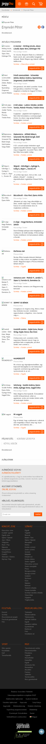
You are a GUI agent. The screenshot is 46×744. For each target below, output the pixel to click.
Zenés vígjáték (30, 561)
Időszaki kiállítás (30, 619)
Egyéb (23, 267)
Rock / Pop (5, 545)
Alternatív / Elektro (8, 557)
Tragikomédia (29, 600)
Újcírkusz (28, 578)
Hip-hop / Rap (6, 559)
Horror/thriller (29, 658)
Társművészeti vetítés (32, 648)
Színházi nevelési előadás (34, 593)
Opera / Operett (7, 538)
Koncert (4, 612)
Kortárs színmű (26, 94)
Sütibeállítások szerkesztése (16, 717)
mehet (38, 514)
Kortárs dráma (29, 559)
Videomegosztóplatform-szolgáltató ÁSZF (22, 695)
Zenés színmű (30, 550)
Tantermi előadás (30, 588)
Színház (16, 64)
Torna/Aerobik (6, 655)
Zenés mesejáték (31, 566)
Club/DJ (4, 554)
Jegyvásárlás (34, 68)
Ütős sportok (6, 648)
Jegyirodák (6, 706)
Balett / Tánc (29, 538)
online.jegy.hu (9, 489)
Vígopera (28, 597)
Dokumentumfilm (30, 651)
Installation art (29, 634)
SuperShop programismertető (17, 710)
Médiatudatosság (19, 706)
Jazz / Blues (6, 540)
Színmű (27, 552)
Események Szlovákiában (18, 713)
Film (3, 622)
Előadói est (28, 557)
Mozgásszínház (30, 571)
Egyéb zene (6, 535)
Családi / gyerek (7, 533)
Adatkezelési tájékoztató (14, 699)
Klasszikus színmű (27, 64)
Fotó (26, 631)
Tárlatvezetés (29, 617)
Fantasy (27, 672)
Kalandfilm (28, 660)
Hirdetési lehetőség (34, 706)
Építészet (28, 629)
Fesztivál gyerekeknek (9, 619)
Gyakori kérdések (32, 699)
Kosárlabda (5, 651)
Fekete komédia (30, 590)
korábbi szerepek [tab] (26, 439)
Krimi (26, 581)
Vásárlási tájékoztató (10, 702)
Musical (27, 535)
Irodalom (28, 576)
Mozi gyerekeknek (31, 679)
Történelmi (28, 612)
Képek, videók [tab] (10, 443)
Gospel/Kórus (6, 552)
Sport (5, 644)
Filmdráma (28, 653)
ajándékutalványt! (11, 473)
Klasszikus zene (7, 530)
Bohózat (27, 585)
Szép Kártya (36, 702)
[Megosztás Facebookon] (42, 27)
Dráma (23, 318)
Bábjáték (28, 554)
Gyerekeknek (29, 627)
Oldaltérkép (33, 710)
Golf (3, 653)
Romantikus (29, 667)
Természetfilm (29, 677)
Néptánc (27, 583)
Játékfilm (28, 674)
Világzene (5, 542)
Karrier (32, 713)
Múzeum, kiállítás (33, 608)
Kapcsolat (23, 702)
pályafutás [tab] (7, 439)
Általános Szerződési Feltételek (22, 692)
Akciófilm (28, 670)
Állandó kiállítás (30, 615)
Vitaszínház (29, 595)
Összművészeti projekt (10, 617)
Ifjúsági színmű (30, 573)
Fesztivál (6, 608)
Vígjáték (27, 533)
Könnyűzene (6, 550)
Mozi (27, 644)
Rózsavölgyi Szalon (20, 52)
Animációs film (30, 665)
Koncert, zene (8, 526)
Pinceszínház (18, 254)
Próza (27, 569)
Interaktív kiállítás (31, 624)
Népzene (5, 547)
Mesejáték (28, 542)
